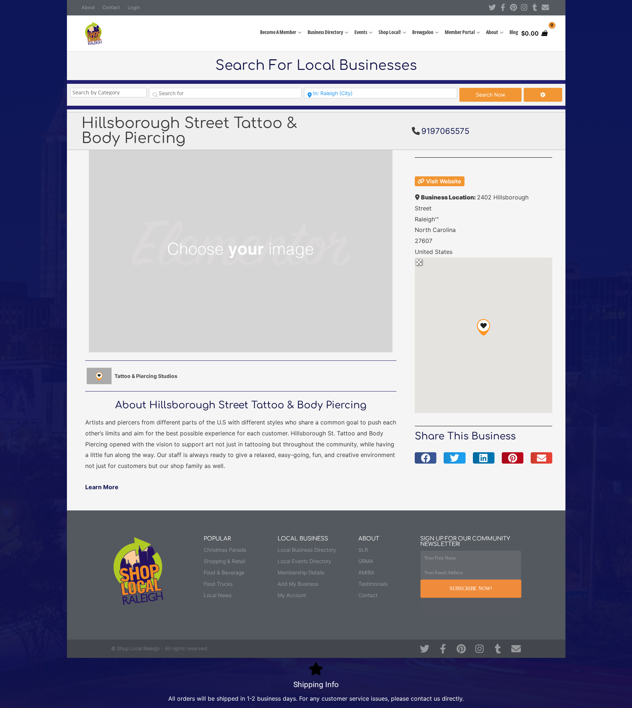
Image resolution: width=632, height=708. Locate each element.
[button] (483, 327)
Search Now (499, 94)
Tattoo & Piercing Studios (145, 376)
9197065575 (445, 131)
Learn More (101, 487)
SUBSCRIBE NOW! (470, 588)
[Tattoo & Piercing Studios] (99, 376)
